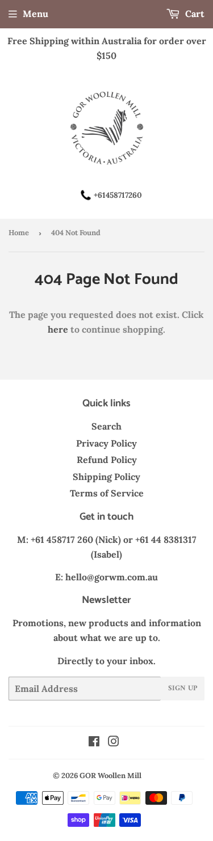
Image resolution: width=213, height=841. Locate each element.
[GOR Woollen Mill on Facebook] (94, 742)
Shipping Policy (106, 476)
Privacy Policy (106, 443)
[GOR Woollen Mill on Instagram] (113, 742)
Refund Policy (107, 459)
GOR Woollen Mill (110, 775)
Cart (193, 13)
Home (19, 232)
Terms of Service (107, 493)
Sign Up (182, 688)
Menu (35, 13)
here (58, 329)
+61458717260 (118, 195)
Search (106, 426)
